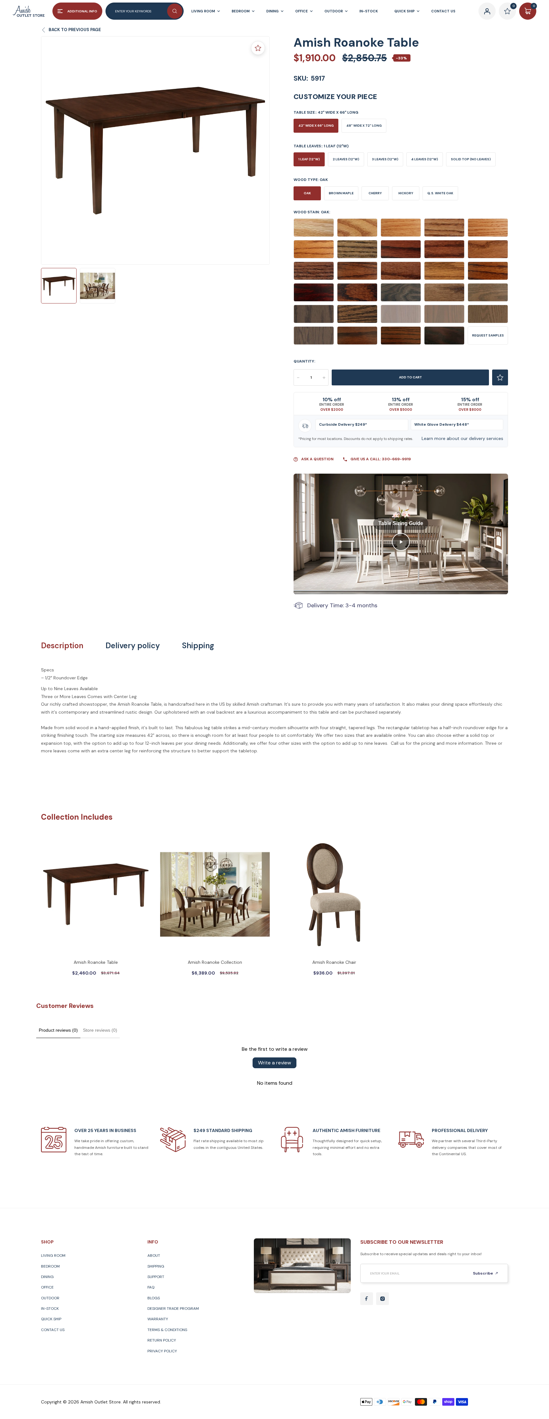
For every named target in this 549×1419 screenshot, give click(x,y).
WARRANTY (157, 1319)
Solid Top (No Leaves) (471, 159)
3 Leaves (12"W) (385, 159)
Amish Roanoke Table (96, 962)
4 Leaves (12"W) (424, 159)
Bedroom (50, 1266)
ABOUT (153, 1255)
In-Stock (50, 1308)
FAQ (150, 1287)
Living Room (53, 1255)
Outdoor (50, 1298)
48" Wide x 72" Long (364, 125)
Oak (307, 193)
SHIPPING (155, 1266)
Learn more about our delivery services (462, 438)
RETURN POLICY (161, 1340)
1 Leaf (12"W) (309, 159)
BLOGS (153, 1298)
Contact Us (52, 1329)
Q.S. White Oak (440, 193)
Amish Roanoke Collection (215, 962)
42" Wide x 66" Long (316, 125)
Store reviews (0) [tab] (100, 1030)
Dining (47, 1276)
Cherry (375, 193)
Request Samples (488, 335)
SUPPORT (155, 1276)
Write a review (274, 1062)
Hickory (405, 193)
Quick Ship (51, 1319)
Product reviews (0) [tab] (58, 1030)
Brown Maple (341, 193)
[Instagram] (382, 1298)
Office (47, 1287)
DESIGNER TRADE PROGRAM (173, 1308)
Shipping (198, 646)
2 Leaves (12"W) (346, 159)
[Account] (487, 11)
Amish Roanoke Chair (334, 962)
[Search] (174, 11)
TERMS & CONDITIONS (167, 1329)
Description (62, 646)
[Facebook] (366, 1298)
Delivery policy (132, 646)
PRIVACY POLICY (162, 1351)
